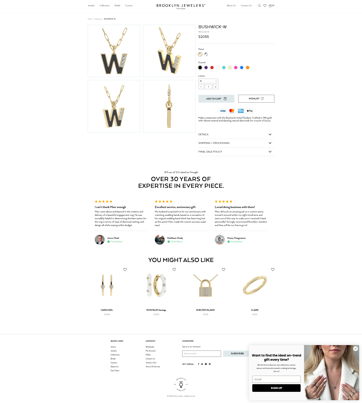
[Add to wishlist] (125, 269)
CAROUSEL (107, 310)
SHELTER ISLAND (205, 310)
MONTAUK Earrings (156, 310)
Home (90, 19)
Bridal (117, 5)
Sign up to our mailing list (191, 347)
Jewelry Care (151, 363)
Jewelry (91, 5)
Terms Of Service (153, 367)
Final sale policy (210, 151)
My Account (151, 351)
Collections (105, 5)
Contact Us (246, 5)
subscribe (237, 353)
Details (203, 134)
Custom (129, 5)
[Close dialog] (355, 348)
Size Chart (115, 371)
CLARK (254, 310)
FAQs (148, 355)
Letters (201, 76)
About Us (231, 5)
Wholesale (150, 347)
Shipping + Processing (214, 143)
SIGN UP (276, 388)
